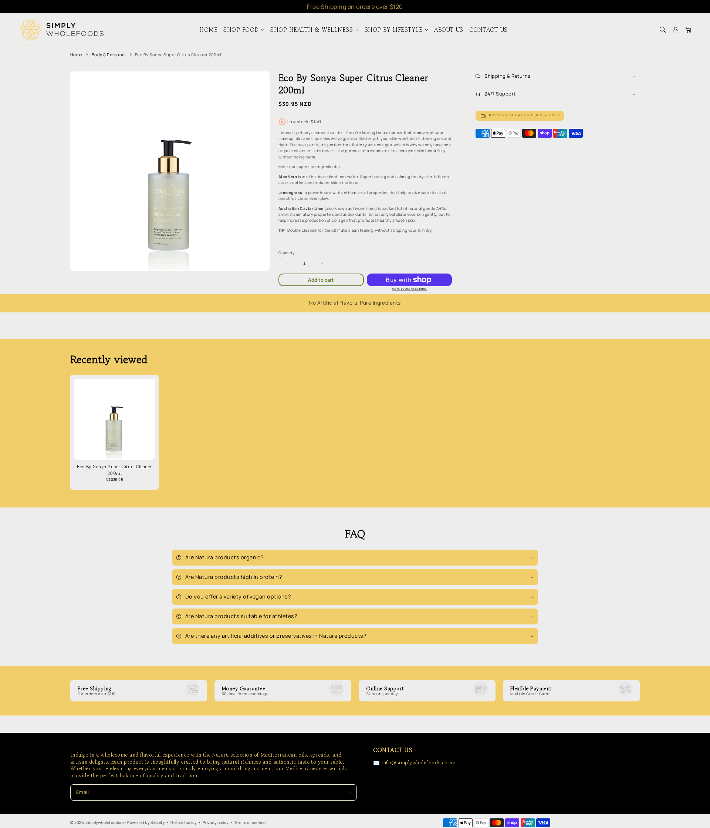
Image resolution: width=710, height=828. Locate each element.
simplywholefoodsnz (105, 822)
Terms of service (250, 822)
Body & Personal (109, 54)
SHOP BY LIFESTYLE (393, 30)
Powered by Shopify (146, 822)
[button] (662, 29)
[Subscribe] (350, 792)
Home (76, 54)
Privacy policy (216, 822)
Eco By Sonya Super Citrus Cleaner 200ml (178, 54)
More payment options (409, 288)
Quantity (286, 252)
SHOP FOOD (240, 30)
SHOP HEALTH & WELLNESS (311, 30)
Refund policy (183, 822)
